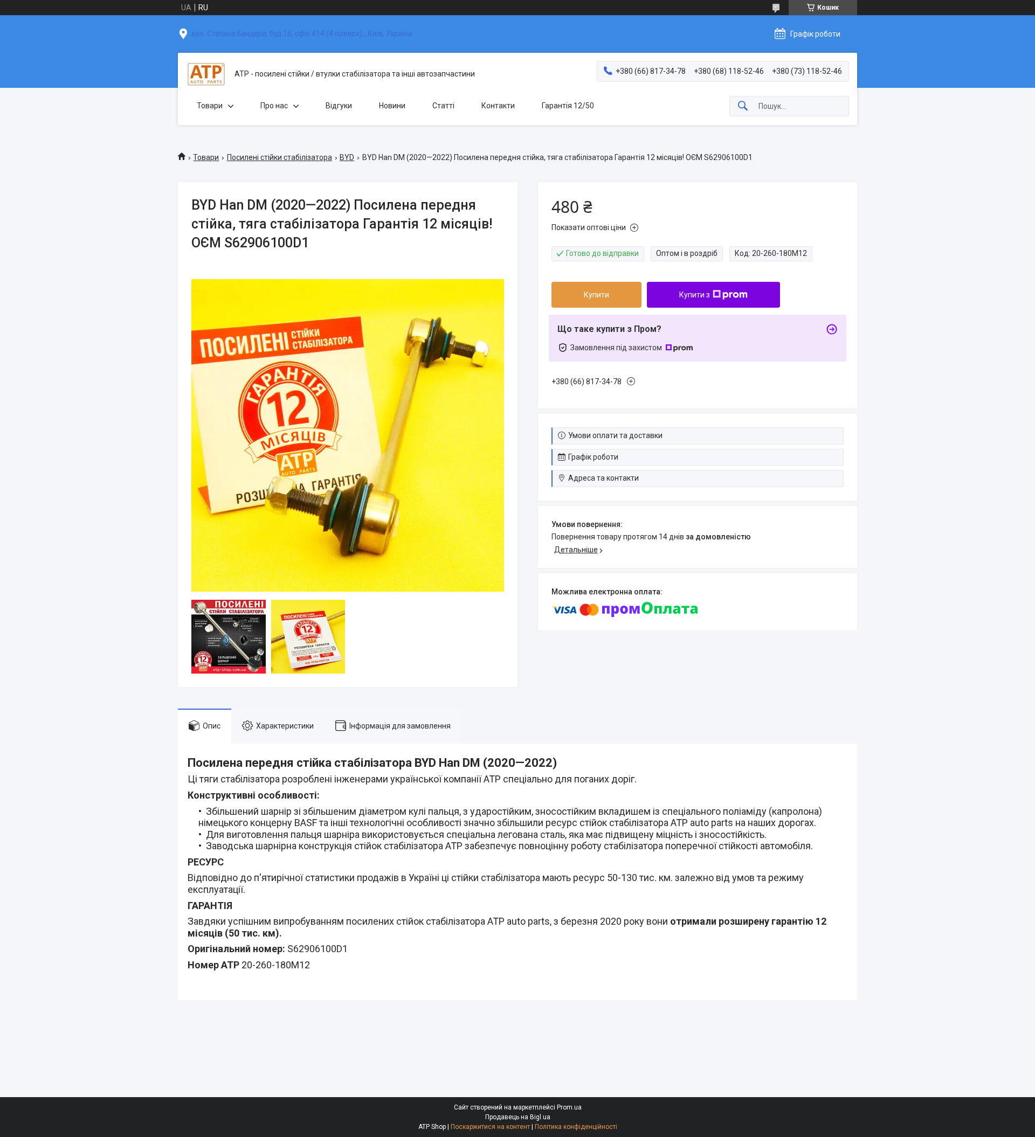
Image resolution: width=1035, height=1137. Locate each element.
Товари (210, 105)
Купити (596, 294)
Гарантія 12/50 (568, 105)
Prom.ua (569, 1107)
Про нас (274, 105)
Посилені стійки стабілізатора (279, 157)
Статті (443, 105)
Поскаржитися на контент (490, 1127)
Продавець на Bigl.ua (517, 1117)
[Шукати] (742, 106)
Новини (392, 105)
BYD (347, 157)
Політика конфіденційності (576, 1127)
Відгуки (339, 105)
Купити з (694, 294)
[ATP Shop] (206, 74)
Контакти (498, 105)
